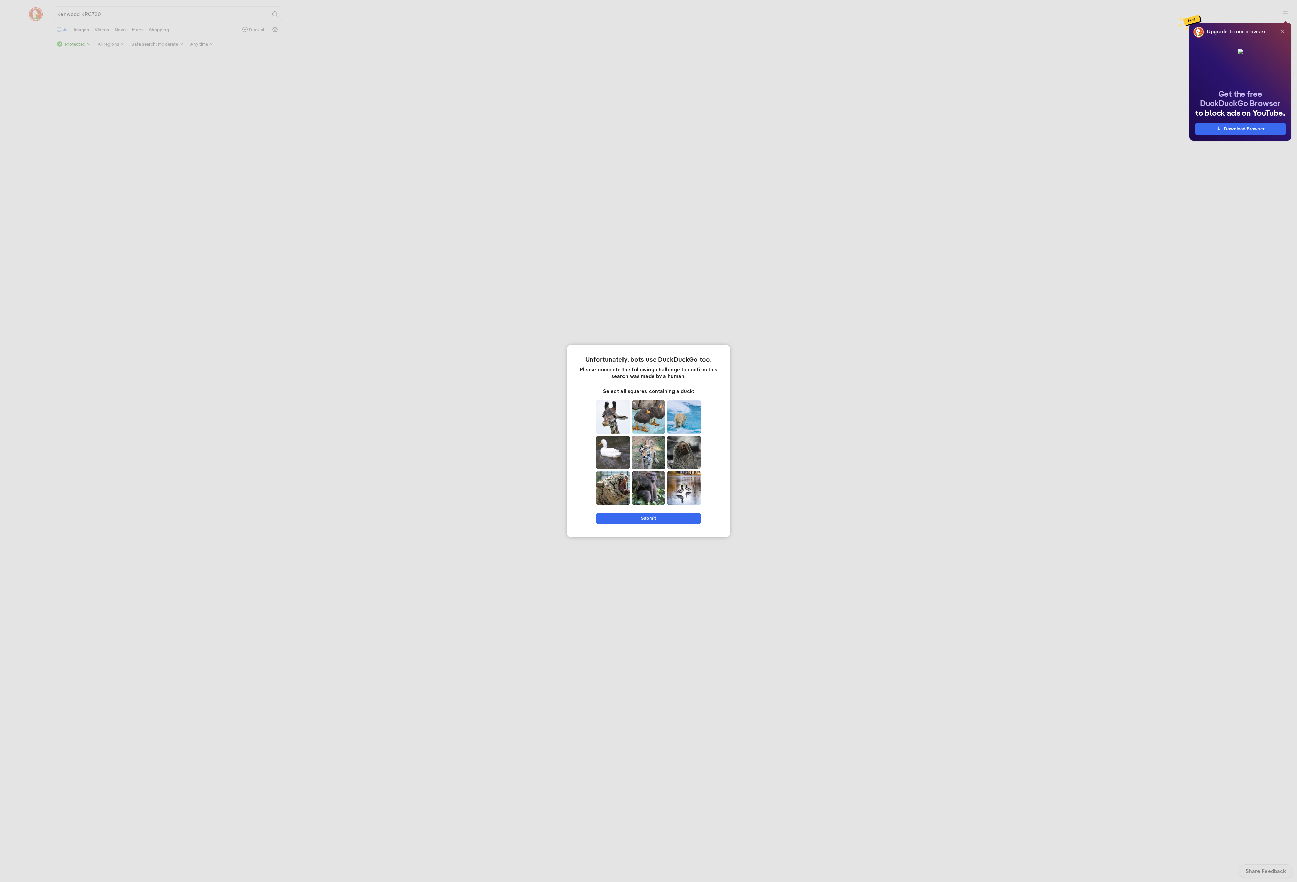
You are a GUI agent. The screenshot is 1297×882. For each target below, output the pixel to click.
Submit (648, 518)
